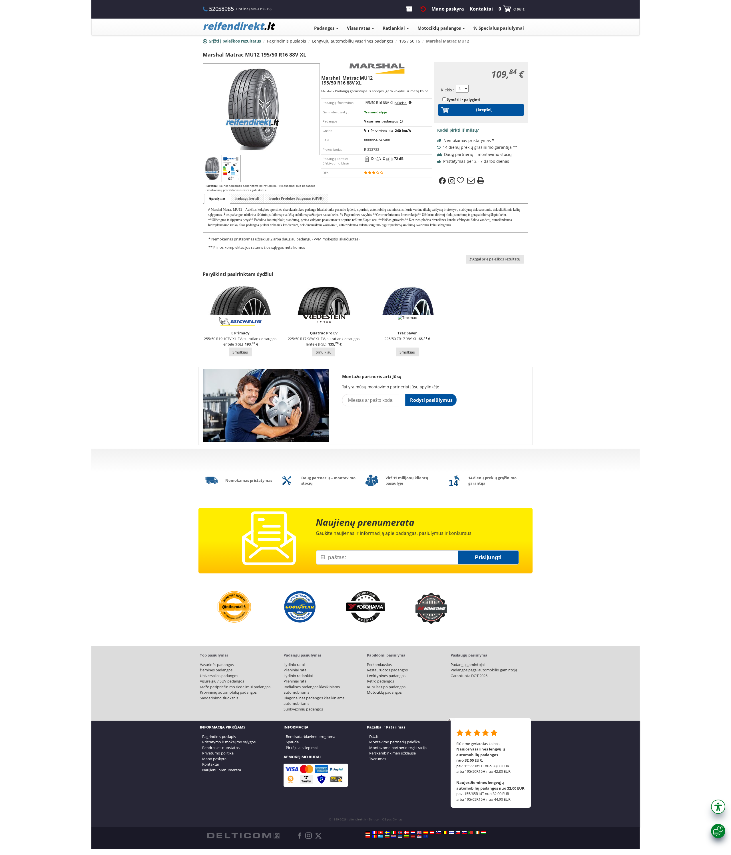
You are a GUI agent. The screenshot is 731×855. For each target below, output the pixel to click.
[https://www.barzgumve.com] (387, 836)
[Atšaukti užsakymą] (423, 9)
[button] (718, 807)
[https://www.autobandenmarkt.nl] (413, 832)
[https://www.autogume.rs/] (419, 836)
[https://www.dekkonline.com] (400, 832)
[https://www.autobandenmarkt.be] (445, 832)
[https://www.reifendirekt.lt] (406, 836)
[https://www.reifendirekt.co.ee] (400, 836)
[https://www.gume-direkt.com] (438, 832)
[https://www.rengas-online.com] (451, 832)
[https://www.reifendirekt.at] (432, 832)
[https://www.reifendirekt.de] (368, 832)
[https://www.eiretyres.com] (477, 832)
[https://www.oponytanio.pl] (368, 836)
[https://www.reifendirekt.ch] (380, 832)
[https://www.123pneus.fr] (374, 832)
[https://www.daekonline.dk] (406, 832)
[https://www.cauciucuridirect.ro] (374, 836)
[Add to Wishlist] (461, 180)
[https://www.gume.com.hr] (393, 836)
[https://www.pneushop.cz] (457, 832)
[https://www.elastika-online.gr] (380, 836)
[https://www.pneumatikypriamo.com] (464, 832)
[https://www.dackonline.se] (387, 832)
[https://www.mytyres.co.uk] (419, 832)
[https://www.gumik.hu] (483, 832)
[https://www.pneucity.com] (470, 832)
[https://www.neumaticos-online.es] (425, 832)
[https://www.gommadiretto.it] (393, 832)
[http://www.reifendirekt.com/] (425, 836)
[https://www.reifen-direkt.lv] (413, 836)
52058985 (221, 9)
